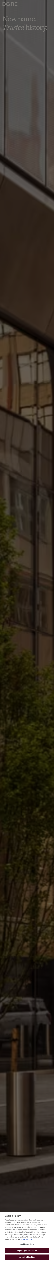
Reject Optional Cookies (27, 1251)
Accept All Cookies (27, 1257)
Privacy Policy (26, 1239)
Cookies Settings (27, 1244)
